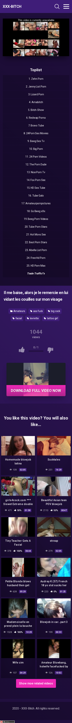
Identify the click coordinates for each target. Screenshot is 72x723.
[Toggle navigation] (66, 6)
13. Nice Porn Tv (36, 172)
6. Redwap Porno (36, 117)
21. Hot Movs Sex (36, 234)
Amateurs (19, 311)
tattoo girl (52, 318)
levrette (34, 318)
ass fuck (38, 311)
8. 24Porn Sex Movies (36, 133)
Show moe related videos (36, 683)
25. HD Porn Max (36, 265)
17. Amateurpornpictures (35, 203)
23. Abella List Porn (36, 250)
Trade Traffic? (35, 273)
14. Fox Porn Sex (36, 180)
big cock (55, 311)
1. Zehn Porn (36, 78)
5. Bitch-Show (36, 109)
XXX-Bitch (12, 6)
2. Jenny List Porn (36, 86)
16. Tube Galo (36, 195)
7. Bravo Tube (36, 125)
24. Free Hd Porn (36, 257)
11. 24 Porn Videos (36, 156)
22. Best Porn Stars (36, 242)
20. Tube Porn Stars (36, 226)
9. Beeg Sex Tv (36, 141)
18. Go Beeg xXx (36, 211)
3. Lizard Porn (36, 94)
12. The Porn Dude (36, 164)
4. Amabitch (36, 102)
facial (18, 318)
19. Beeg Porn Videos (36, 218)
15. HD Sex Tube (36, 187)
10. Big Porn (36, 148)
